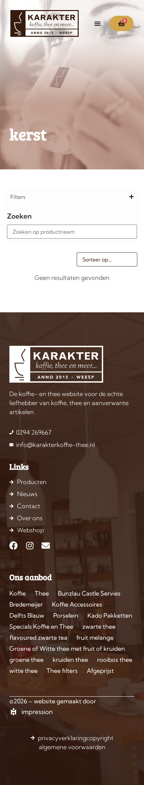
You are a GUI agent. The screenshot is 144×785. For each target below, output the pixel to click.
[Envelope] (46, 545)
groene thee (26, 659)
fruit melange (95, 637)
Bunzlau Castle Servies (89, 593)
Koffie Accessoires (77, 604)
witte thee (23, 671)
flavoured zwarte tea (38, 637)
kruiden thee (70, 659)
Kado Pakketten (109, 615)
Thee (42, 593)
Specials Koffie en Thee (41, 626)
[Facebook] (13, 545)
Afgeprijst (100, 671)
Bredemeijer (26, 604)
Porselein (65, 615)
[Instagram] (29, 545)
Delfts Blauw (26, 615)
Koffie (17, 593)
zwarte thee (99, 626)
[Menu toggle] (97, 23)
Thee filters (62, 671)
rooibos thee (114, 659)
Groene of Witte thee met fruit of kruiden (67, 648)
